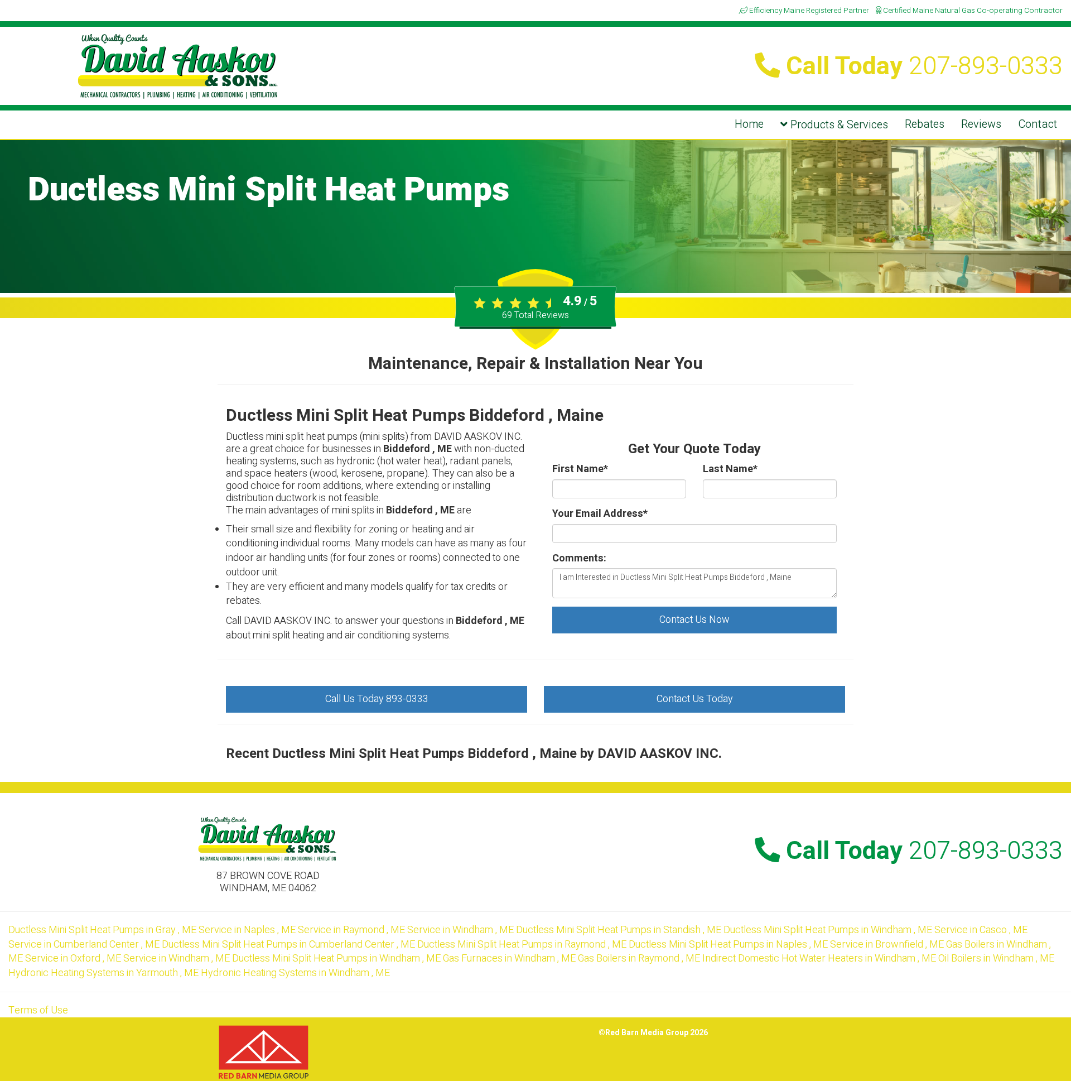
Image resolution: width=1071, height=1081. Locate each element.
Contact (1037, 124)
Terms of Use (38, 1010)
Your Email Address (600, 514)
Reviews (981, 124)
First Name (580, 469)
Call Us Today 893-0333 (376, 699)
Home (749, 124)
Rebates (924, 124)
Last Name (730, 469)
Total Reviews (535, 315)
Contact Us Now (694, 619)
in (102, 930)
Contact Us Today (695, 699)
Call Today (921, 66)
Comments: (579, 558)
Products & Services (838, 125)
